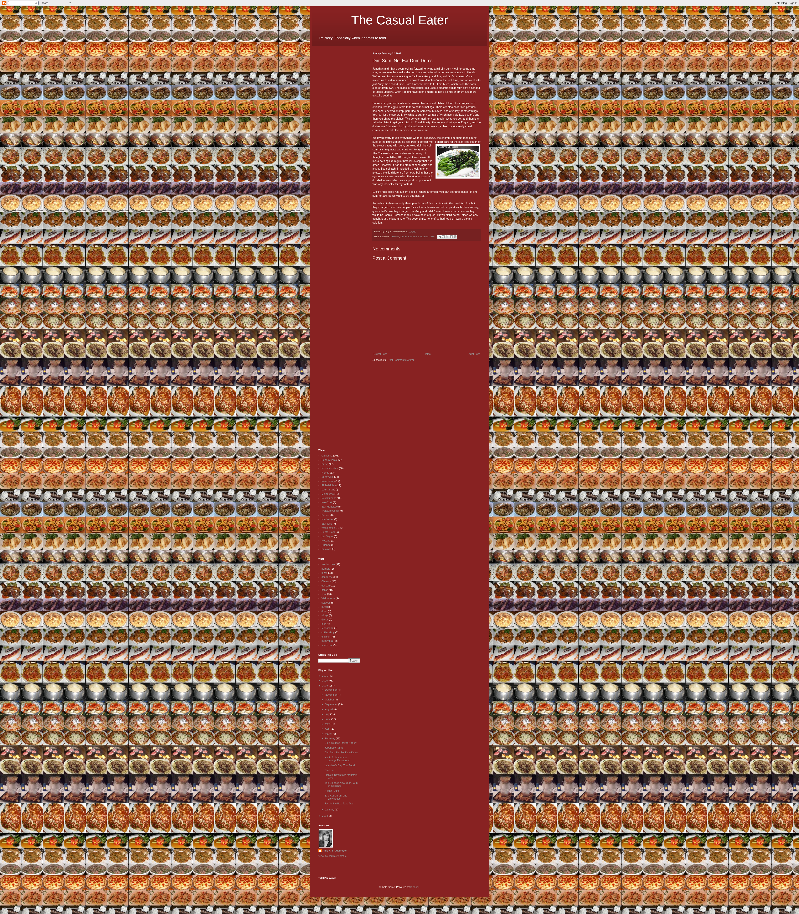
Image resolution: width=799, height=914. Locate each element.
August (329, 709)
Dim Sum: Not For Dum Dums (341, 752)
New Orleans (328, 498)
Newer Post (380, 354)
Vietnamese (328, 598)
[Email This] (439, 237)
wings (324, 615)
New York (326, 502)
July (327, 714)
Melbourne (327, 494)
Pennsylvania (329, 460)
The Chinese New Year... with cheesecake (341, 784)
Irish (323, 624)
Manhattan (327, 519)
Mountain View (427, 236)
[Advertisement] (330, 114)
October (330, 699)
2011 (325, 675)
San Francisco (329, 506)
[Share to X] (447, 237)
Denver (325, 515)
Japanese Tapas (334, 747)
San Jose (326, 523)
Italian (324, 590)
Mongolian (327, 628)
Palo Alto (326, 549)
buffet (324, 606)
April (328, 728)
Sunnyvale (327, 476)
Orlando (326, 545)
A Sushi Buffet (332, 790)
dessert (325, 585)
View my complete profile (332, 856)
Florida (325, 472)
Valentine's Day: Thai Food (340, 765)
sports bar (327, 645)
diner (324, 611)
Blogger (414, 887)
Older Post (474, 354)
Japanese (327, 577)
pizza (324, 572)
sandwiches (328, 564)
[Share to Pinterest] (455, 237)
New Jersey (328, 481)
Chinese (405, 236)
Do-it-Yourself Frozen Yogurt (340, 742)
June (328, 719)
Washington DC (330, 527)
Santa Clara (328, 532)
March (329, 733)
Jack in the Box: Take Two (339, 803)
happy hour (327, 640)
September (331, 704)
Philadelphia (328, 485)
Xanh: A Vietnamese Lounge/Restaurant (337, 759)
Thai (323, 594)
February (330, 738)
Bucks (324, 464)
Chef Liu (329, 770)
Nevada (325, 540)
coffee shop (328, 632)
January (330, 809)
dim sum (414, 236)
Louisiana (327, 489)
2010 (325, 680)
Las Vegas (327, 536)
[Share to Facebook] (451, 237)
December (331, 689)
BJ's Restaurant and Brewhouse (336, 797)
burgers (325, 568)
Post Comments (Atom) (401, 360)
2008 (325, 815)
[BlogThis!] (443, 237)
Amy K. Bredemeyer (335, 850)
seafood (326, 602)
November (331, 694)
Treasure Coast (330, 510)
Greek (324, 619)
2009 (325, 685)
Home (427, 354)
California (394, 236)
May (327, 724)
